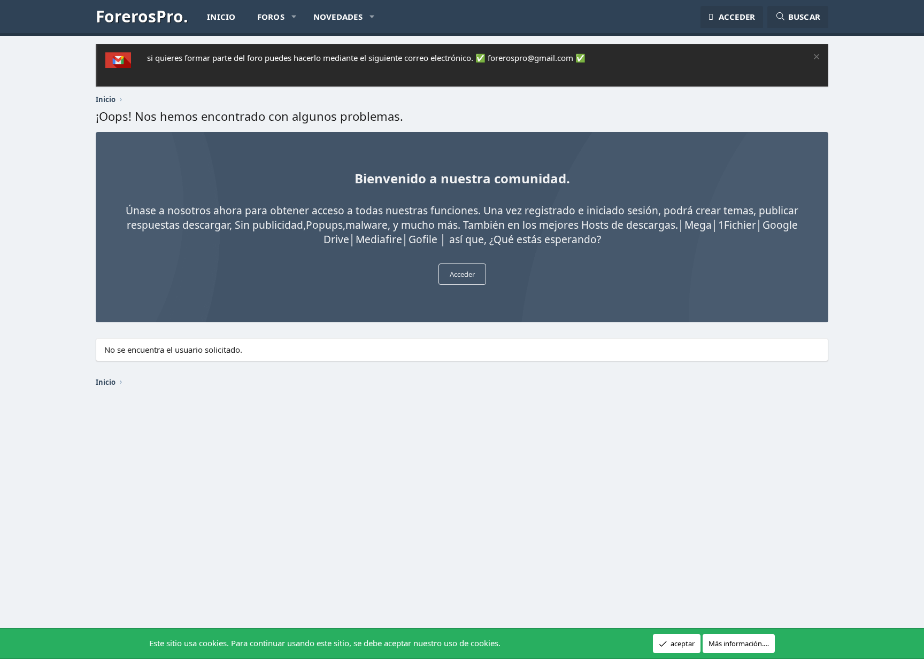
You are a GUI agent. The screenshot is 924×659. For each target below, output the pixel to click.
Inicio (221, 16)
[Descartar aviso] (815, 58)
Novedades (338, 16)
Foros (270, 16)
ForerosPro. (142, 16)
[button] (294, 17)
